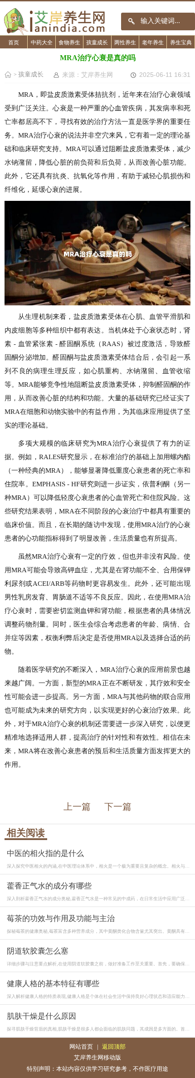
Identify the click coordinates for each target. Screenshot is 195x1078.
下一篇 (118, 807)
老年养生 (153, 42)
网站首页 (81, 1046)
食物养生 (69, 42)
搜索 (132, 21)
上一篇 (77, 807)
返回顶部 (114, 1046)
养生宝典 (181, 42)
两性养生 (125, 42)
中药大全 (42, 42)
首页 (13, 42)
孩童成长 (97, 42)
